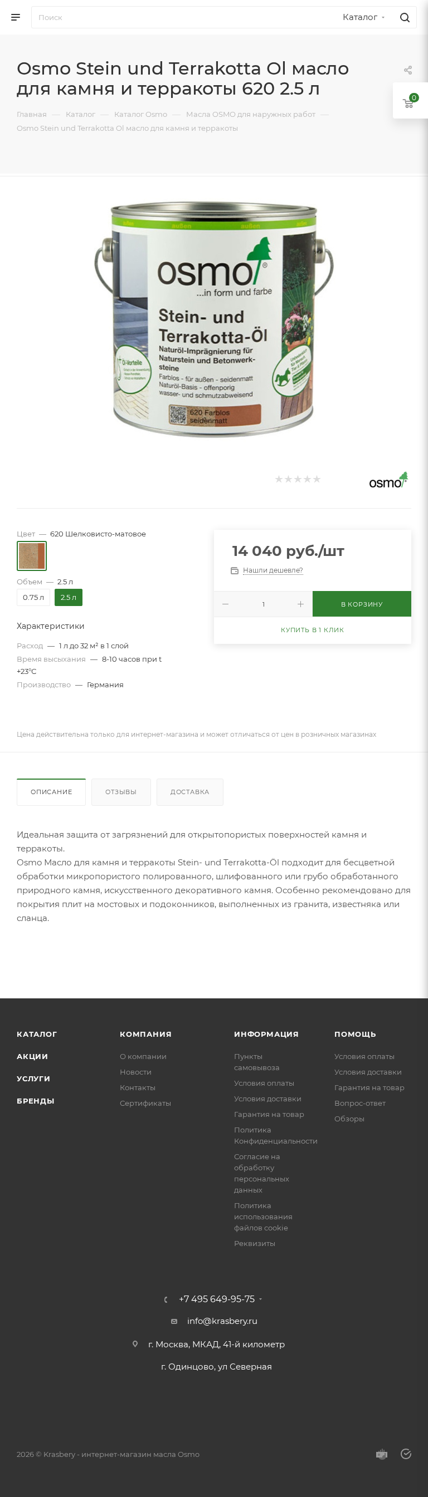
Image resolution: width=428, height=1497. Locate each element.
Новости (136, 1071)
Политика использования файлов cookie (263, 1216)
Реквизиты (254, 1243)
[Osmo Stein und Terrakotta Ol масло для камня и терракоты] (214, 320)
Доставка (190, 792)
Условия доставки (267, 1098)
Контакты (137, 1087)
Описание (51, 792)
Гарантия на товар (269, 1114)
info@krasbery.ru (222, 1321)
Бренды (36, 1100)
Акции (32, 1056)
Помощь (355, 1034)
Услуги (34, 1078)
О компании (143, 1056)
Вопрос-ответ (360, 1103)
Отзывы (121, 792)
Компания (146, 1034)
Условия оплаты (264, 1083)
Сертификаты (145, 1103)
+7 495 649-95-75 (217, 1299)
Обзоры (349, 1118)
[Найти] (403, 17)
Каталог (37, 1034)
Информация (266, 1034)
